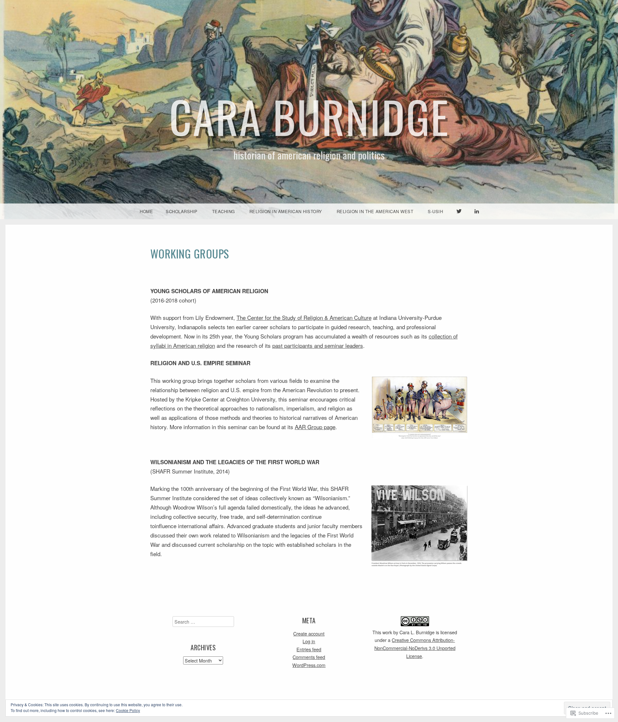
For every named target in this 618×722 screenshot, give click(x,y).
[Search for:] (203, 621)
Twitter (459, 218)
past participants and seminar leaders (317, 345)
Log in (309, 641)
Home (146, 211)
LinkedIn (476, 218)
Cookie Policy (128, 710)
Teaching (223, 211)
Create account (308, 633)
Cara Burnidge (309, 116)
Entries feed (308, 649)
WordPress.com (308, 665)
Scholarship (182, 211)
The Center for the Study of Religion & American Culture (304, 317)
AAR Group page (315, 427)
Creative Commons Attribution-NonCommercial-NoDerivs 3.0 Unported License (414, 647)
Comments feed (309, 657)
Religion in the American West (375, 211)
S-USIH (435, 211)
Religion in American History (285, 211)
